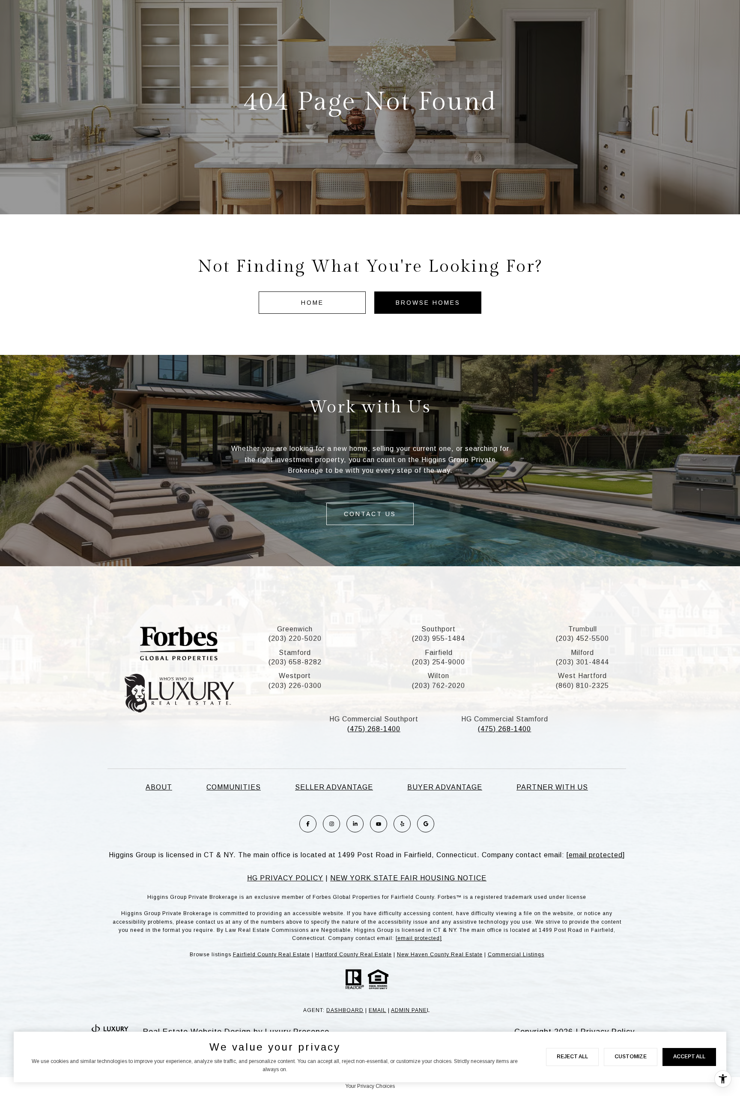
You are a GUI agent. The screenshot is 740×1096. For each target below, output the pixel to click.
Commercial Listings (516, 955)
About (159, 787)
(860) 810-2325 (582, 685)
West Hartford (582, 675)
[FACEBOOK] (307, 823)
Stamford (295, 652)
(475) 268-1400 (373, 729)
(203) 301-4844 (582, 662)
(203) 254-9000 (438, 662)
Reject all (572, 1057)
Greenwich (295, 629)
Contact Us (370, 513)
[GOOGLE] (425, 823)
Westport (295, 675)
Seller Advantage (334, 787)
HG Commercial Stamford (504, 719)
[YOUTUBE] (378, 823)
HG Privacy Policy (285, 878)
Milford (582, 652)
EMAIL (377, 1010)
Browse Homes (428, 302)
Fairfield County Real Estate (271, 955)
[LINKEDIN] (355, 823)
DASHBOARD (345, 1010)
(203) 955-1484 (438, 638)
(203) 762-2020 (438, 685)
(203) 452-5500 (582, 638)
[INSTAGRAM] (331, 823)
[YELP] (402, 823)
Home (312, 302)
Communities (233, 787)
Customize (631, 1057)
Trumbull (582, 629)
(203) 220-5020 (295, 638)
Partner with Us (552, 787)
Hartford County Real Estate (353, 955)
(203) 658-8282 (295, 662)
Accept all (689, 1057)
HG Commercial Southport (373, 719)
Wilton (438, 675)
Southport (438, 629)
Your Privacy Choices (370, 1086)
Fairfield (439, 652)
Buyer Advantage (444, 787)
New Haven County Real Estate (440, 955)
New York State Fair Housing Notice (408, 878)
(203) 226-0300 (295, 685)
